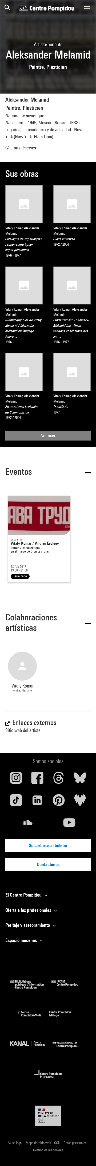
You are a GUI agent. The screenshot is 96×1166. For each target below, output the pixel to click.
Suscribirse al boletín (48, 845)
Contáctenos (48, 864)
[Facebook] (37, 780)
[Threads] (58, 780)
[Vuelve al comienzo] (83, 1153)
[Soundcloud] (26, 825)
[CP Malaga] (64, 1018)
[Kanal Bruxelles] (31, 1049)
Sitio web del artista (23, 730)
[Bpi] (30, 987)
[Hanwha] (48, 1079)
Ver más (48, 435)
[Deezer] (80, 802)
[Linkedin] (37, 802)
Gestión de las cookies (48, 1150)
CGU (57, 1143)
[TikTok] (16, 802)
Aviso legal (15, 1143)
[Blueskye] (80, 780)
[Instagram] (16, 780)
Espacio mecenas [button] (21, 940)
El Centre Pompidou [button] (24, 895)
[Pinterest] (58, 802)
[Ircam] (68, 987)
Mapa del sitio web (39, 1143)
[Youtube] (69, 825)
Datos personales (75, 1143)
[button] (48, 472)
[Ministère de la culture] (48, 1116)
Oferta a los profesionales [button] (28, 910)
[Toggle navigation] (87, 8)
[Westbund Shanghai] (69, 1049)
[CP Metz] (33, 1018)
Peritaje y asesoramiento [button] (28, 925)
